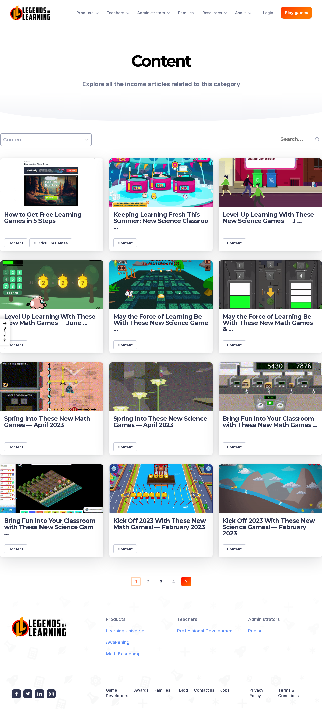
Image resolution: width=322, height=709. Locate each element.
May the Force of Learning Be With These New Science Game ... (160, 323)
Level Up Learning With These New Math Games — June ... (49, 319)
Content (15, 243)
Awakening (117, 642)
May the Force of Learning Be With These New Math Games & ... (268, 323)
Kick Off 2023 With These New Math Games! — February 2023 (159, 524)
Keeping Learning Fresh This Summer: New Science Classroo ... (160, 221)
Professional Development (205, 630)
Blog (183, 690)
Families (186, 12)
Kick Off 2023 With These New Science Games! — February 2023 (269, 527)
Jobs (224, 690)
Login (268, 12)
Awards (141, 690)
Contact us (204, 690)
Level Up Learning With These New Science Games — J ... (268, 217)
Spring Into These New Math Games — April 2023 (47, 422)
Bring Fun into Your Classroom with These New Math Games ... (270, 422)
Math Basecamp (123, 653)
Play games (296, 12)
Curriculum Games (51, 243)
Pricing (255, 630)
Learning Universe (125, 630)
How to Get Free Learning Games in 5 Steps (43, 217)
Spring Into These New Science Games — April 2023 (160, 422)
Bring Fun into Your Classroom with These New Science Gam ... (49, 527)
